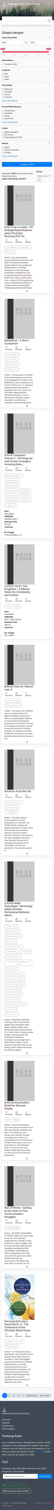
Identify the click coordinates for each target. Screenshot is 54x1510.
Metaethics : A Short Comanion (16, 342)
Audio (6, 76)
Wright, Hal (10, 506)
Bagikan (28, 242)
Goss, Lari (26, 501)
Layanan (6, 1422)
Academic (8, 113)
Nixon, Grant (11, 1009)
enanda (19, 242)
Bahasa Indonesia (11, 150)
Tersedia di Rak (10, 64)
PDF (6, 74)
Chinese (7, 152)
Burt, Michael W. (12, 485)
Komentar (9, 242)
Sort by (39, 172)
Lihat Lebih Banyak (10, 101)
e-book (7, 94)
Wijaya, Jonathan (12, 931)
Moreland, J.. (11, 360)
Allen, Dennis (11, 490)
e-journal (8, 97)
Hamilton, (12, 501)
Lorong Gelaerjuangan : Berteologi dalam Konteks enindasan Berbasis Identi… (18, 909)
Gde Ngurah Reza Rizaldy (15, 984)
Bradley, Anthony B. (13, 706)
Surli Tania (10, 252)
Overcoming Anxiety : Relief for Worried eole (17, 1105)
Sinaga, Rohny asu (13, 989)
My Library (8, 135)
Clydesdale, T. (14, 475)
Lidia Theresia (11, 969)
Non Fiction (9, 118)
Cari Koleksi (44, 1476)
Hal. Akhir (44, 1395)
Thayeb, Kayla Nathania (15, 979)
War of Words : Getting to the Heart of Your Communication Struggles (18, 1212)
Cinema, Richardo (13, 999)
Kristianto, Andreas (13, 956)
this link (38, 1451)
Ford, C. (11, 812)
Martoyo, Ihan (11, 926)
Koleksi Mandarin (11, 132)
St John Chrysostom (13, 802)
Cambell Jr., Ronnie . (14, 1341)
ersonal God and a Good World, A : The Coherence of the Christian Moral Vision (17, 1326)
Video (6, 79)
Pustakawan (7, 1425)
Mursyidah (25, 247)
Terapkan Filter (27, 164)
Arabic (7, 147)
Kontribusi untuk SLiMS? (18, 1491)
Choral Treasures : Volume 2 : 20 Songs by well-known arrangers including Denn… (18, 460)
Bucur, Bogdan (12, 807)
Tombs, (11, 951)
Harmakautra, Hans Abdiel (16, 1004)
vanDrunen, (13, 606)
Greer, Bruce (24, 495)
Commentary (9, 110)
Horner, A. (12, 354)
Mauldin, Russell (12, 480)
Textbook (8, 92)
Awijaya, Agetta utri (14, 994)
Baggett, (12, 1346)
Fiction (7, 116)
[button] (27, 291)
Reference (8, 89)
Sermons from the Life (17, 791)
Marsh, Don (10, 495)
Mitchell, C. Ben (12, 365)
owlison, (12, 1120)
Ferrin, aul (25, 490)
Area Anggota (8, 1428)
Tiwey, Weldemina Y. (14, 946)
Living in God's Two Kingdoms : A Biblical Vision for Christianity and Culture (17, 590)
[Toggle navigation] (48, 4)
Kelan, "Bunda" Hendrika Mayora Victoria (18, 963)
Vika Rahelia (25, 951)
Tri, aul (12, 1228)
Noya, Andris (11, 941)
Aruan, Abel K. (11, 1014)
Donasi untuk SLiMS (16, 1485)
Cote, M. (12, 247)
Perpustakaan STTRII (13, 137)
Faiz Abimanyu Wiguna (14, 974)
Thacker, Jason (12, 370)
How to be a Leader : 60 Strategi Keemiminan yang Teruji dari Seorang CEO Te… (18, 232)
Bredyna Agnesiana (13, 936)
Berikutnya (32, 1395)
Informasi (6, 1419)
